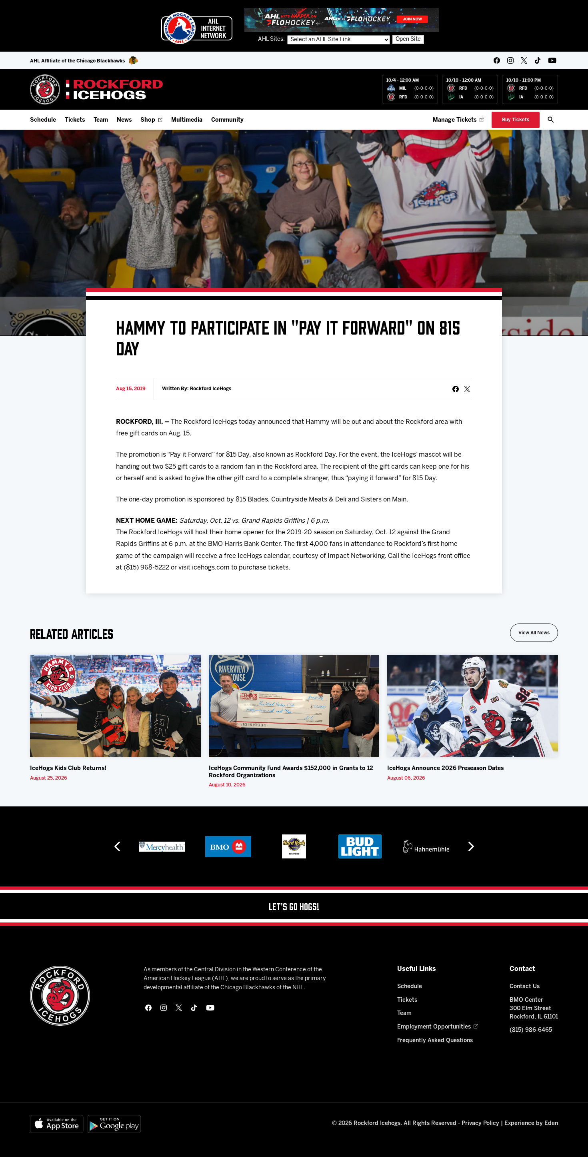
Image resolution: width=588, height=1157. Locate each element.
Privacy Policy (480, 1123)
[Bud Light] (359, 846)
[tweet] (467, 389)
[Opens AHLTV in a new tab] (341, 20)
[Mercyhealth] (162, 846)
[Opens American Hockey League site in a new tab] (196, 28)
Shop (147, 120)
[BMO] (228, 846)
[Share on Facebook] (455, 389)
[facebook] (497, 60)
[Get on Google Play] (114, 1124)
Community (227, 120)
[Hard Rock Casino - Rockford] (294, 846)
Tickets (75, 120)
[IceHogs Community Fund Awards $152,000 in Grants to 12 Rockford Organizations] (294, 706)
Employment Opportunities (434, 1027)
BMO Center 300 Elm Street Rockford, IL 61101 (534, 1009)
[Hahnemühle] (426, 846)
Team (101, 120)
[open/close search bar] (551, 119)
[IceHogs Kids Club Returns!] (115, 706)
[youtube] (552, 60)
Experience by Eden (531, 1123)
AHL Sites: (272, 39)
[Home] (96, 89)
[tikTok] (537, 60)
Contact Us (525, 986)
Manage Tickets (454, 120)
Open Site (408, 39)
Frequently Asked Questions (435, 1040)
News (124, 120)
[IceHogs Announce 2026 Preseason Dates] (472, 706)
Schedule (43, 120)
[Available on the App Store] (57, 1124)
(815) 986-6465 (531, 1030)
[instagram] (510, 60)
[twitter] (524, 60)
